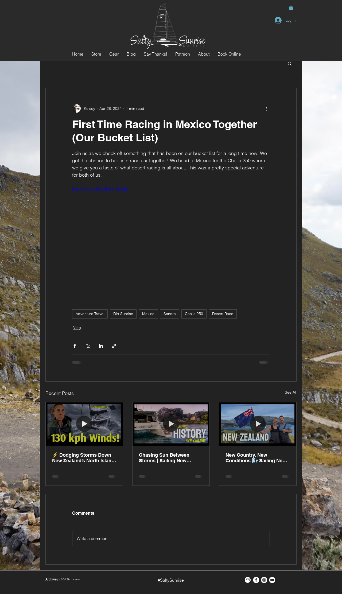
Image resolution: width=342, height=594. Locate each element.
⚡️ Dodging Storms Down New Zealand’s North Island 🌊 (83, 457)
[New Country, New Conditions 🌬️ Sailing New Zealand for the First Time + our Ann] (257, 424)
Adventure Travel (90, 313)
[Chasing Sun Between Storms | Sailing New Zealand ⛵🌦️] (171, 424)
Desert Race (222, 313)
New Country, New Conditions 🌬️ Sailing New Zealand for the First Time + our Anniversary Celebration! (257, 457)
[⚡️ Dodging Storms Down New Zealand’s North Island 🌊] (84, 424)
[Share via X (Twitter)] (87, 345)
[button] (291, 7)
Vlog (77, 327)
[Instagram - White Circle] (264, 580)
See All (291, 392)
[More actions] (266, 108)
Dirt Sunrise (123, 313)
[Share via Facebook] (74, 345)
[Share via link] (113, 345)
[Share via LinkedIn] (100, 345)
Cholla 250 (194, 313)
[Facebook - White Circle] (256, 580)
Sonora (170, 313)
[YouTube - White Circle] (272, 580)
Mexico (148, 313)
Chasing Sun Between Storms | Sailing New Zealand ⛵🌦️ (164, 457)
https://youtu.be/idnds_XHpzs (100, 189)
